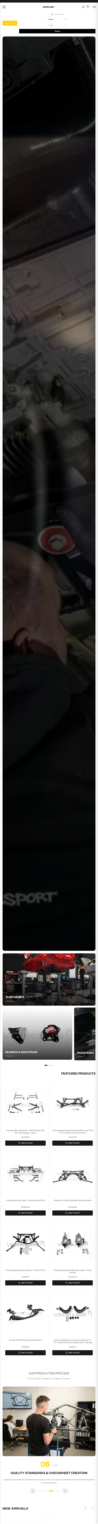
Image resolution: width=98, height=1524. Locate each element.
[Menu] (4, 7)
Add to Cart (27, 1143)
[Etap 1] (39, 1487)
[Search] (83, 7)
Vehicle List (10, 23)
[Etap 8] (56, 1487)
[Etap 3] (43, 1487)
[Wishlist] (88, 7)
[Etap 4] (45, 1487)
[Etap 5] (48, 1487)
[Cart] (94, 7)
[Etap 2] (41, 1487)
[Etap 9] (59, 1487)
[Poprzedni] (33, 1487)
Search (57, 31)
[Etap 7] (53, 1487)
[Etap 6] (50, 1487)
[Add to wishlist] (44, 1084)
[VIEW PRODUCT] (25, 1104)
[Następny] (65, 1487)
